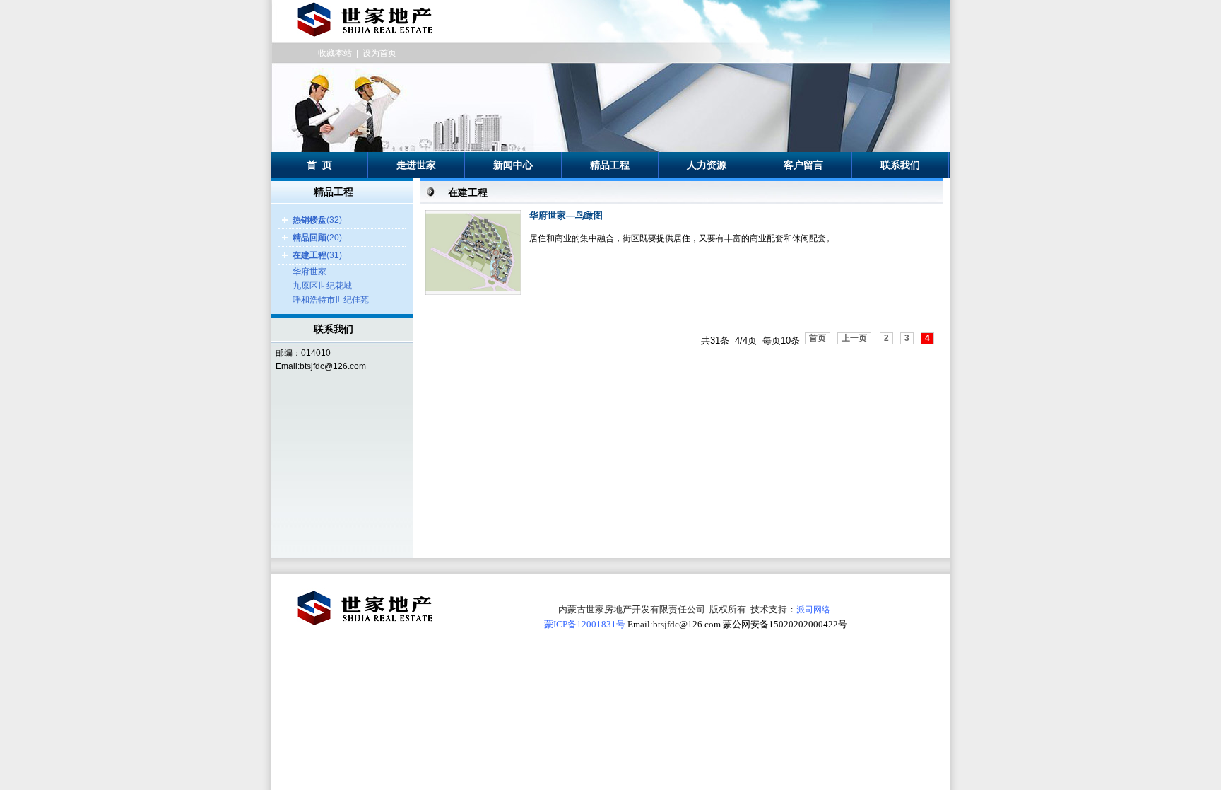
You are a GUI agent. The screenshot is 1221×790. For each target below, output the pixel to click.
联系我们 (900, 164)
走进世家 (416, 164)
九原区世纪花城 (322, 286)
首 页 (319, 164)
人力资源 (706, 164)
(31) (317, 255)
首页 (817, 338)
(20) (317, 238)
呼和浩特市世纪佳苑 (331, 300)
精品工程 (610, 164)
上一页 (854, 338)
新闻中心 (513, 164)
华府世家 (309, 272)
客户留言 (803, 164)
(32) (317, 220)
